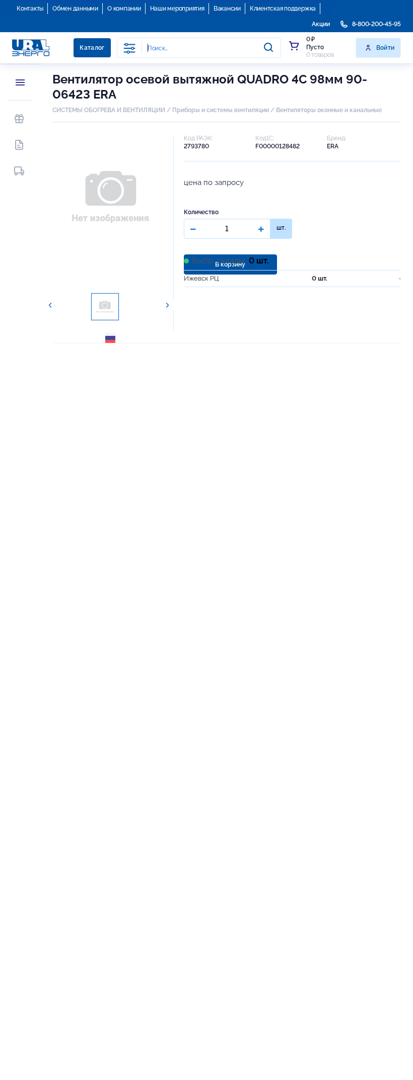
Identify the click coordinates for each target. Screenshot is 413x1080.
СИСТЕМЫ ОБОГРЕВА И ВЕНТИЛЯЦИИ (108, 110)
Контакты (30, 8)
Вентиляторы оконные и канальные (329, 110)
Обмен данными (75, 8)
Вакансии (227, 8)
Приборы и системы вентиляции (220, 110)
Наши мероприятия (177, 8)
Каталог (92, 47)
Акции (321, 24)
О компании (124, 8)
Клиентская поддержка (283, 8)
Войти (385, 47)
